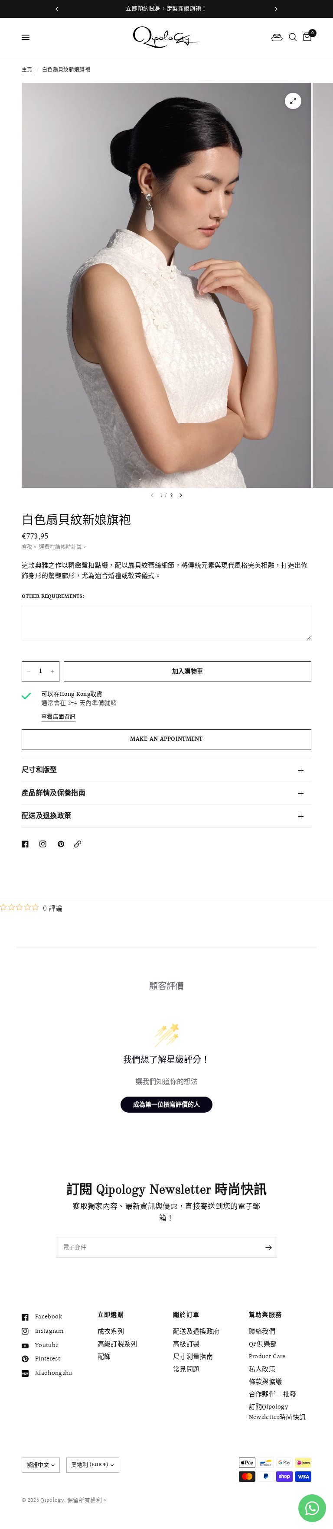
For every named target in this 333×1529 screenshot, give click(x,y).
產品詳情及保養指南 (53, 793)
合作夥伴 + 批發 (273, 1394)
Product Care (267, 1357)
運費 (44, 547)
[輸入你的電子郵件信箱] (268, 1247)
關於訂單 (186, 1315)
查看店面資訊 (58, 717)
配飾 (104, 1357)
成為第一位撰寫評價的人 (166, 1104)
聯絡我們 (262, 1332)
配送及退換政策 (46, 816)
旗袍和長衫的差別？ (169, 8)
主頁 (27, 70)
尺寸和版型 (39, 770)
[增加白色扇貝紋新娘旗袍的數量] (52, 672)
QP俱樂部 (263, 1344)
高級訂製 (186, 1344)
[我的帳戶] (277, 37)
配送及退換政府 (196, 1332)
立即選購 (111, 1315)
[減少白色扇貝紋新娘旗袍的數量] (28, 672)
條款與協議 (265, 1382)
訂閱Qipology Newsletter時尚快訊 (277, 1412)
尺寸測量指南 (193, 1357)
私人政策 (262, 1369)
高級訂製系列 (117, 1344)
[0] (305, 37)
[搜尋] (293, 37)
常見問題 (186, 1369)
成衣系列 (111, 1332)
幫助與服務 (265, 1315)
